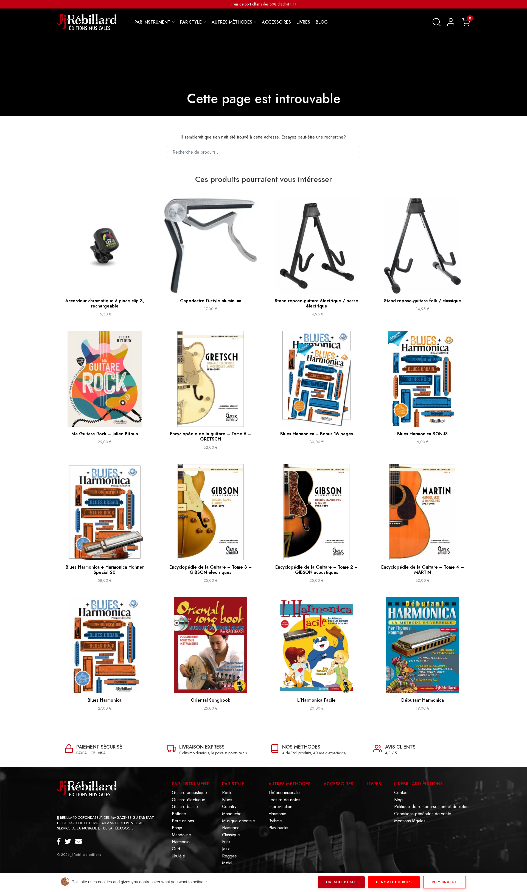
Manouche (232, 814)
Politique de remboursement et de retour (432, 807)
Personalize (444, 882)
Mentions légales (409, 821)
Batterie (179, 814)
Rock (226, 793)
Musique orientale (238, 821)
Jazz (226, 849)
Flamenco (231, 828)
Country (229, 807)
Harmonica (182, 842)
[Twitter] (70, 841)
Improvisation (280, 807)
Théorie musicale (284, 793)
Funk (226, 842)
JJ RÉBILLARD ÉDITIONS (418, 784)
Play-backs (278, 828)
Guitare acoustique (189, 793)
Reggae (229, 856)
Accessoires (338, 784)
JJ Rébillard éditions (86, 854)
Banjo (177, 828)
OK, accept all (341, 882)
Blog (398, 800)
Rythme (275, 821)
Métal (227, 863)
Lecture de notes (284, 800)
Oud (176, 849)
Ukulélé (178, 856)
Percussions (183, 821)
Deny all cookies (394, 882)
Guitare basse (185, 807)
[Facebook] (61, 841)
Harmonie (277, 814)
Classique (231, 835)
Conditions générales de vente (422, 814)
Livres (374, 784)
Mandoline (181, 835)
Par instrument (190, 784)
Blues (227, 800)
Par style (233, 784)
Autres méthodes (289, 784)
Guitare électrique (188, 800)
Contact (401, 793)
